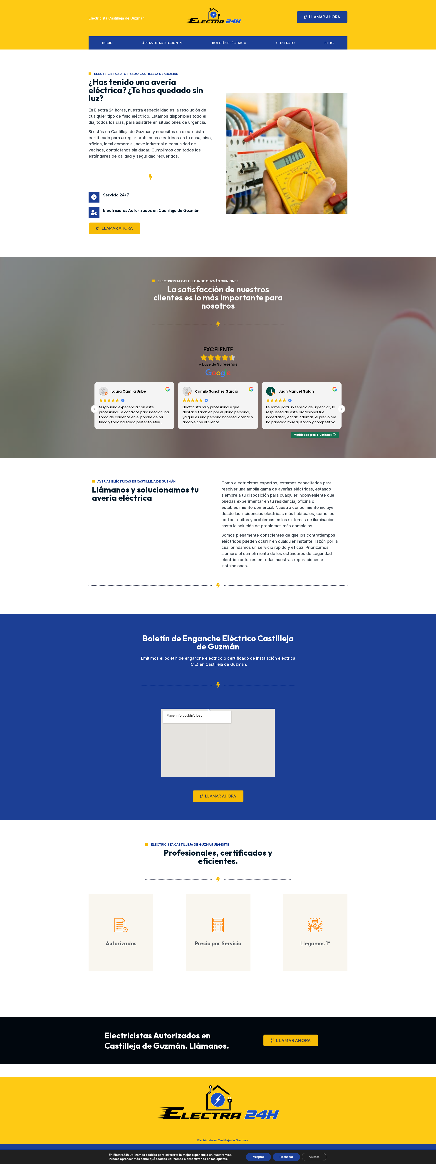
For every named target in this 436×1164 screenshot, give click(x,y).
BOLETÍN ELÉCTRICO (229, 43)
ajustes (221, 1159)
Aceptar (258, 1157)
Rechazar (286, 1157)
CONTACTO (285, 43)
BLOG (329, 43)
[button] (341, 409)
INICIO (107, 43)
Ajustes (314, 1157)
